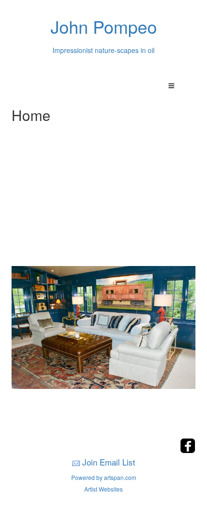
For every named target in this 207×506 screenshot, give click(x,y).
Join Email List (108, 462)
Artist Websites (103, 489)
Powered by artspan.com (103, 477)
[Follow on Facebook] (187, 450)
